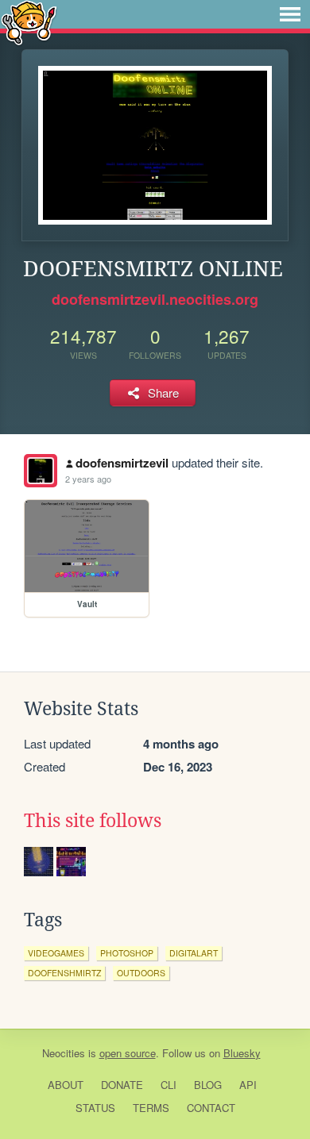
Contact (211, 1107)
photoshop (126, 953)
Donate (122, 1084)
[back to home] (29, 21)
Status (95, 1107)
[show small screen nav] (290, 14)
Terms (151, 1107)
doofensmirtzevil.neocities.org (155, 299)
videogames (56, 953)
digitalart (193, 953)
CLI (168, 1084)
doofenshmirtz (64, 973)
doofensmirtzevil (122, 462)
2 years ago (88, 478)
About (65, 1084)
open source (127, 1052)
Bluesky (242, 1052)
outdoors (141, 973)
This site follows (92, 820)
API (248, 1084)
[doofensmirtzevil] (40, 470)
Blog (208, 1084)
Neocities (63, 1052)
